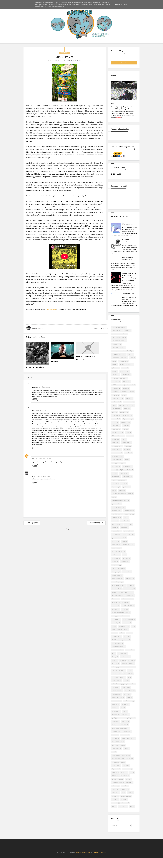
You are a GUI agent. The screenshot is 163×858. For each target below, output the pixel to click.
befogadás (126, 381)
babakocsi (114, 375)
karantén (114, 561)
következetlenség (116, 592)
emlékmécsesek (116, 446)
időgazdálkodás (127, 534)
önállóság (114, 667)
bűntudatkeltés (116, 409)
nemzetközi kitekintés (117, 646)
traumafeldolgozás (117, 782)
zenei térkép (122, 806)
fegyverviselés (126, 466)
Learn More (118, 4)
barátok (114, 378)
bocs (123, 395)
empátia (127, 446)
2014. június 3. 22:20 (44, 387)
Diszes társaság (128, 294)
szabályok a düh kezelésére (119, 725)
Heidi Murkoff (124, 521)
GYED (113, 497)
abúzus (129, 354)
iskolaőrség (115, 544)
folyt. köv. (114, 483)
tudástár (128, 782)
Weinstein (125, 803)
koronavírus (129, 578)
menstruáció (126, 623)
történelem (124, 776)
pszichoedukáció (116, 691)
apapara (124, 368)
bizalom (114, 392)
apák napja (115, 368)
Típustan (123, 772)
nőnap (113, 660)
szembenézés (115, 731)
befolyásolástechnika (117, 385)
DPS (33, 410)
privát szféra (125, 687)
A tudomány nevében (117, 354)
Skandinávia (115, 714)
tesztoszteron (126, 769)
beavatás (122, 378)
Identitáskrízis (115, 534)
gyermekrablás (116, 510)
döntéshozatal (125, 422)
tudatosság (115, 786)
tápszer (125, 765)
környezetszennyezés (117, 585)
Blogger (68, 529)
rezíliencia (124, 704)
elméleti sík (115, 439)
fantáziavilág (115, 466)
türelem (114, 789)
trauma (128, 779)
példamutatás (127, 674)
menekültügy (115, 623)
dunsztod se (115, 425)
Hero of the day (116, 524)
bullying (121, 405)
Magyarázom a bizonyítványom (120, 612)
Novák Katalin (124, 657)
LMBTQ (130, 606)
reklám (128, 697)
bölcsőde (128, 398)
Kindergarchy (115, 572)
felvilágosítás (115, 476)
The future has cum (129, 224)
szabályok (124, 721)
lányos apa (115, 599)
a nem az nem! (116, 344)
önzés (113, 670)
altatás (131, 358)
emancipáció (125, 442)
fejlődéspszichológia (125, 470)
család (113, 412)
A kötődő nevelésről (126, 241)
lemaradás (115, 606)
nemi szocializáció (116, 643)
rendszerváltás (128, 701)
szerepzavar (124, 735)
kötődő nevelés (116, 589)
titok (131, 772)
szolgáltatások (116, 748)
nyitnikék (130, 660)
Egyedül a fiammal (116, 432)
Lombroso (114, 609)
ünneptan (114, 796)
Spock (113, 718)
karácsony (125, 558)
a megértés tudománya (118, 341)
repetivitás (114, 704)
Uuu (123, 793)
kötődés (130, 585)
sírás (124, 711)
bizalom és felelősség (126, 392)
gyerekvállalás (115, 504)
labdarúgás (129, 595)
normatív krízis (122, 653)
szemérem (126, 731)
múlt (121, 633)
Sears (122, 708)
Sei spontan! (115, 711)
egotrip (125, 429)
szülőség (128, 759)
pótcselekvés (129, 684)
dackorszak (115, 415)
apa (121, 364)
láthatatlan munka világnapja (119, 602)
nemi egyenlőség (122, 640)
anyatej (114, 364)
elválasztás (115, 442)
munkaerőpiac (115, 636)
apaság (114, 371)
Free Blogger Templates (99, 852)
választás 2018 (125, 796)
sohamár (124, 714)
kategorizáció (115, 565)
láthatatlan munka (126, 599)
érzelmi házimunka (117, 456)
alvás (113, 361)
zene (113, 806)
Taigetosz (114, 762)
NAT (113, 640)
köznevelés (128, 592)
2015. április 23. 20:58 (44, 476)
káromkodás (124, 561)
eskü (126, 459)
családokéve (123, 412)
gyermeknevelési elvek (118, 507)
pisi (129, 677)
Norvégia (114, 657)
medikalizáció (124, 616)
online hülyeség (50, 309)
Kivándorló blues (64, 52)
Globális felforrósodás (118, 493)
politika (126, 680)
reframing (126, 694)
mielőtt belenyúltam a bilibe (119, 629)
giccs (113, 490)
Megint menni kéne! (35, 367)
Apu (33, 476)
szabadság (115, 721)
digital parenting (127, 419)
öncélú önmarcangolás (127, 667)
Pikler (121, 677)
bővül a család (115, 402)
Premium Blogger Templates (83, 852)
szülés (125, 748)
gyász (129, 493)
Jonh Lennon (115, 555)
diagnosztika (115, 419)
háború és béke (116, 514)
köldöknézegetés (116, 582)
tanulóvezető (115, 765)
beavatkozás (115, 381)
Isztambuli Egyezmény (117, 551)
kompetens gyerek (117, 578)
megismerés (115, 619)
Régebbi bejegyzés (96, 523)
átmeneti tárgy (124, 371)
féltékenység (123, 473)
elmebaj (129, 436)
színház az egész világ (127, 738)
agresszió (114, 358)
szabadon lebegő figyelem (126, 718)
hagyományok (128, 514)
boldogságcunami (116, 398)
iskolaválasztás (116, 548)
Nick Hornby (129, 650)
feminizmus (126, 476)
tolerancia (114, 776)
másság (114, 616)
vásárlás (114, 799)
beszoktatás (115, 388)
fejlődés (114, 470)
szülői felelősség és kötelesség (120, 755)
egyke (127, 432)
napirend (126, 636)
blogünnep (115, 395)
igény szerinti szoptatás (118, 538)
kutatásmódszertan (117, 595)
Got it (126, 4)
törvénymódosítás (117, 779)
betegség (125, 388)
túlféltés (124, 786)
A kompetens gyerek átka (118, 334)
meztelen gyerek (123, 626)
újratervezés (123, 789)
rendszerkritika (116, 701)
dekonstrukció (126, 415)
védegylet (123, 799)
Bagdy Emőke (125, 375)
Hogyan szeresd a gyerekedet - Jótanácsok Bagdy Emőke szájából (129, 276)
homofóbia (124, 527)
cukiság (126, 409)
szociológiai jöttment (117, 745)
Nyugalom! (115, 663)
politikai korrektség (117, 684)
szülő (113, 752)
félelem (114, 473)
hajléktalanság (115, 517)
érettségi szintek (116, 453)
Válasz (35, 399)
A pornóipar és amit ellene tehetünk (121, 351)
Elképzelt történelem (117, 436)
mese (113, 626)
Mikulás (114, 633)
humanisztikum (128, 531)
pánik (129, 670)
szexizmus (114, 738)
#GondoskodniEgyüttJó (118, 327)
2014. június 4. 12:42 (41, 410)
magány (124, 609)
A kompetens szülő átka (118, 337)
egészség (125, 425)
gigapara (121, 490)
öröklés (121, 670)
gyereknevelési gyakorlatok (119, 500)
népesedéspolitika (117, 650)
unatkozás (114, 793)
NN (112, 653)
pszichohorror (129, 691)
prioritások (115, 687)
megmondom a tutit (128, 619)
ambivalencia (122, 361)
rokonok (114, 708)
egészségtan (115, 429)
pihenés (114, 677)
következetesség (128, 589)
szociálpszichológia (117, 742)
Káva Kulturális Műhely (118, 568)
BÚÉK (113, 405)
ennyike (126, 449)
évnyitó (121, 463)
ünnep (129, 793)
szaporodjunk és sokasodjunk (120, 728)
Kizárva (54, 361)
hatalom (114, 521)
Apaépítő (128, 364)
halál (125, 517)
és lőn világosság (116, 459)
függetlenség (115, 487)
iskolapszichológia (127, 544)
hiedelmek (127, 524)
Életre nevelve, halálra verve (127, 259)
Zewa (131, 806)
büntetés (129, 405)
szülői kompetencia (117, 759)
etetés (113, 463)
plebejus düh (115, 680)
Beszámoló (130, 385)
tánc (122, 762)
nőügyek (122, 660)
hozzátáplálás (115, 531)
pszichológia (115, 694)
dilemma (114, 422)
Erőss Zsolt (128, 453)
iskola (123, 541)
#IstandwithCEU (116, 330)
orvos (123, 663)
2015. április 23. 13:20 (45, 459)
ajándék (123, 358)
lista (123, 606)
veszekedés (115, 803)
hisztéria (114, 527)
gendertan (126, 487)
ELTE (123, 439)
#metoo (127, 330)
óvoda (131, 663)
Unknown (35, 459)
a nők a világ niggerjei (117, 347)
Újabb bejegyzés (32, 523)
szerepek (114, 735)
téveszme (114, 772)
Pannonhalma (115, 674)
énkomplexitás (116, 449)
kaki (124, 555)
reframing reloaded (117, 697)
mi (132, 626)
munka (128, 633)
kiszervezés (126, 572)
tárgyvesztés (115, 769)
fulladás (123, 483)
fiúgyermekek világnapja (118, 480)
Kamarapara (115, 558)
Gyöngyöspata (128, 510)
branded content (128, 402)
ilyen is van (115, 541)
